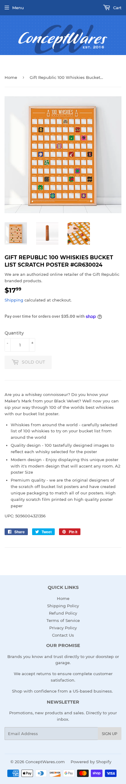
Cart (116, 7)
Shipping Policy (63, 605)
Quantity (14, 333)
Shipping (14, 300)
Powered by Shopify (91, 761)
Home (11, 77)
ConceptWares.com (45, 761)
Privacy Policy (63, 627)
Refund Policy (63, 613)
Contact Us (63, 635)
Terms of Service (63, 620)
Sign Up (109, 733)
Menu (18, 7)
